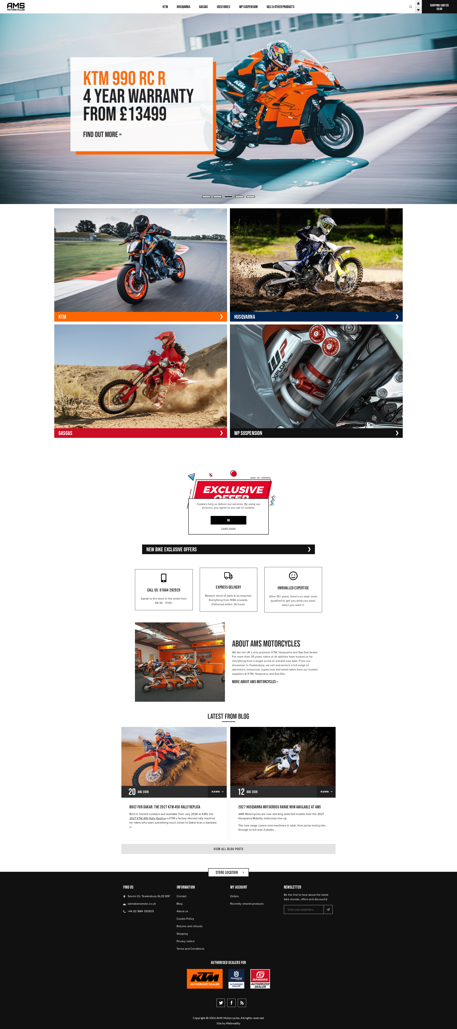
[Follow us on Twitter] (221, 1003)
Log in (421, 3)
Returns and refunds (189, 926)
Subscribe (328, 909)
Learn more (228, 528)
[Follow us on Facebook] (231, 1003)
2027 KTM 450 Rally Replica (147, 818)
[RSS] (242, 1003)
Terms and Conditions (190, 949)
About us (182, 911)
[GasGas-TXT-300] (228, 108)
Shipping (182, 934)
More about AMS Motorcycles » (255, 682)
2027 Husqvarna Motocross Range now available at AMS (279, 807)
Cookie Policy (185, 919)
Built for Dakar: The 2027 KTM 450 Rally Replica (164, 807)
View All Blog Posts (228, 849)
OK (228, 520)
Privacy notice (186, 941)
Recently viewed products (246, 904)
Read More (216, 791)
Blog (179, 904)
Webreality (233, 1023)
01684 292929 (170, 590)
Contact (182, 896)
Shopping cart (439, 7)
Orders (234, 896)
